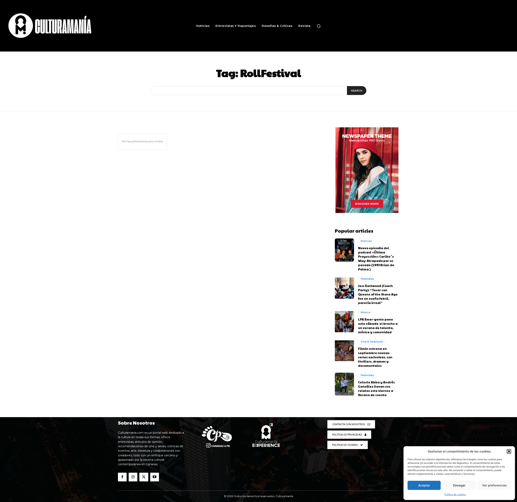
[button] (509, 451)
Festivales (367, 278)
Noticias (366, 241)
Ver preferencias (494, 485)
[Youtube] (154, 477)
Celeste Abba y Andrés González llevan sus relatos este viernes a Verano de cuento (376, 388)
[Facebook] (122, 477)
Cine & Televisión (372, 341)
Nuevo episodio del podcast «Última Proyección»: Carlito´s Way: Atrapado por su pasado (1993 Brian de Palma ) (376, 258)
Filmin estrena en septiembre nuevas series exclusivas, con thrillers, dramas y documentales (375, 357)
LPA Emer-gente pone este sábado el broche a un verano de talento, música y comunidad (378, 325)
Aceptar (424, 485)
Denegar (459, 485)
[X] (143, 477)
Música (365, 312)
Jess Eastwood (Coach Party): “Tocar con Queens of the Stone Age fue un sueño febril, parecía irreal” (378, 294)
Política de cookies (455, 494)
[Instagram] (133, 477)
